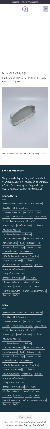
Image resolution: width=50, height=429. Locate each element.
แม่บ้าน (37, 286)
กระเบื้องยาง (38, 225)
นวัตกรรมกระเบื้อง (33, 247)
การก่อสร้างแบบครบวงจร (13, 238)
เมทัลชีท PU (18, 286)
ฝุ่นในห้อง (38, 264)
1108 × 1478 (34, 77)
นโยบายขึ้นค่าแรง (10, 251)
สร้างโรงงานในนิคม (31, 282)
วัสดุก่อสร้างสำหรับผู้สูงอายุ (13, 278)
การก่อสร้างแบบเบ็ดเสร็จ (34, 238)
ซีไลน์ (21, 243)
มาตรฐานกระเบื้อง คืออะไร (13, 269)
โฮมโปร (16, 295)
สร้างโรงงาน (31, 278)
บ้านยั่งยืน (34, 256)
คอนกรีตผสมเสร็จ (10, 243)
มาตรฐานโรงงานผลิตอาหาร (14, 273)
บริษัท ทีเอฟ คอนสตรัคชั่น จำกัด (15, 256)
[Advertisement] (25, 40)
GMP (38, 212)
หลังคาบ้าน (7, 286)
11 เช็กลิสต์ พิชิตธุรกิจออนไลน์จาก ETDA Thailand (22, 203)
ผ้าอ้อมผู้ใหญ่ (27, 264)
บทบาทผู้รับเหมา (26, 251)
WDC (33, 221)
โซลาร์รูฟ (6, 295)
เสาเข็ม (28, 286)
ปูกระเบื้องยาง (28, 260)
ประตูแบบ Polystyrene (12, 260)
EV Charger (28, 212)
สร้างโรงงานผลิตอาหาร (12, 282)
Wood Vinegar (9, 225)
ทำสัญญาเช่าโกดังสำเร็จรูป (13, 247)
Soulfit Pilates (40, 216)
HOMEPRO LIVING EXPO (22, 216)
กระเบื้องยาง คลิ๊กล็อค (11, 230)
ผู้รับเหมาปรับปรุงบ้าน (11, 264)
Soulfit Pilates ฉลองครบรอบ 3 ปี (15, 221)
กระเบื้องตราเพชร (24, 225)
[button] (3, 9)
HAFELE (6, 216)
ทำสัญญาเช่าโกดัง (34, 243)
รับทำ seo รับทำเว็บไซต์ (33, 425)
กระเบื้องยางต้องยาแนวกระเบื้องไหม (17, 234)
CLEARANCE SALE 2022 (12, 212)
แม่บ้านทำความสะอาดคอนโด (34, 291)
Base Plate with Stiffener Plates (15, 208)
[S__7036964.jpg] (25, 117)
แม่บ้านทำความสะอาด (11, 291)
